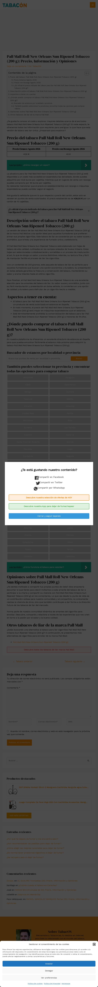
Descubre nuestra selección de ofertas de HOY (49, 497)
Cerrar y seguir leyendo (49, 516)
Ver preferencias (49, 978)
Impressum (66, 983)
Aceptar (49, 964)
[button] (94, 944)
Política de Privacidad (52, 983)
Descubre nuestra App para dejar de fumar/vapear (49, 506)
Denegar (49, 971)
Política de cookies (35, 983)
